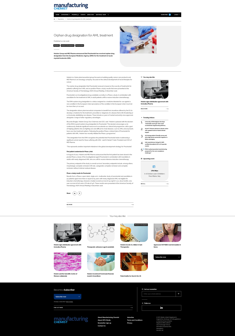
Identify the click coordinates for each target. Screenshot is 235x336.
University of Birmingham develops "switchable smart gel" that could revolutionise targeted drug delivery (156, 123)
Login (176, 14)
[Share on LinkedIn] (75, 193)
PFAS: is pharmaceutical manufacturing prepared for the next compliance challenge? (156, 151)
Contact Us (102, 326)
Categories (64, 14)
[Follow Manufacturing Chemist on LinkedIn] (161, 308)
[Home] (54, 19)
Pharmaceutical (79, 45)
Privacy (129, 323)
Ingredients (111, 224)
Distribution (165, 81)
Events (83, 14)
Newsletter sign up (104, 323)
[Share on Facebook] (80, 193)
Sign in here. (69, 301)
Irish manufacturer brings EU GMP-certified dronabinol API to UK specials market (156, 144)
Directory (90, 14)
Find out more (58, 307)
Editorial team (101, 14)
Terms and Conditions (134, 320)
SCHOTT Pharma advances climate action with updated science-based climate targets (156, 130)
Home (57, 14)
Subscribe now (161, 257)
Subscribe (164, 14)
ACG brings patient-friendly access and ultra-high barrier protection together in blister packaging (156, 137)
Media (179, 224)
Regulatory (56, 45)
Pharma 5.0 (75, 14)
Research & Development (67, 45)
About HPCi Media (104, 320)
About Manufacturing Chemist (108, 317)
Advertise (130, 317)
